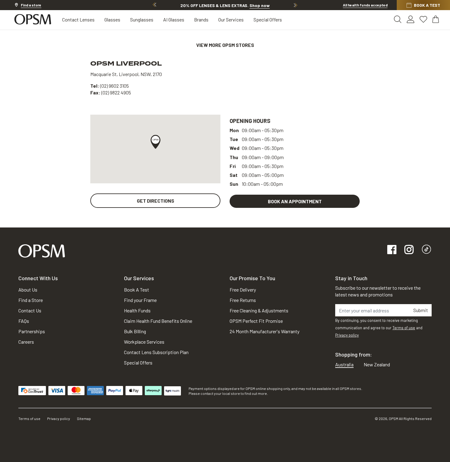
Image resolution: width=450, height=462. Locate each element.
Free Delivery (243, 289)
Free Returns (243, 300)
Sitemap (84, 418)
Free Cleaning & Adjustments (259, 310)
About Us (27, 289)
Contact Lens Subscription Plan (156, 352)
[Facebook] (392, 250)
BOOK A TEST (427, 5)
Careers (26, 342)
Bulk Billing (135, 331)
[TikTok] (426, 250)
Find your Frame (140, 300)
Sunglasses (141, 19)
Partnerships (31, 331)
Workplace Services (144, 342)
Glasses (112, 19)
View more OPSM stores (225, 45)
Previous (154, 5)
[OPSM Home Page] (41, 250)
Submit (420, 310)
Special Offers (267, 19)
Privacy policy (347, 335)
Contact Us (29, 310)
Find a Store (30, 300)
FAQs (23, 321)
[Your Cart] (436, 19)
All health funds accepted (365, 5)
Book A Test (136, 289)
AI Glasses (173, 19)
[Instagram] (409, 250)
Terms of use (403, 327)
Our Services (231, 19)
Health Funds (137, 310)
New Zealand (377, 364)
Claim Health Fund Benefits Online (158, 321)
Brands (201, 19)
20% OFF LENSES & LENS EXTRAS (225, 5)
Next (295, 5)
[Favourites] (423, 19)
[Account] (410, 19)
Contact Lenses (78, 19)
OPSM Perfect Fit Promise (256, 321)
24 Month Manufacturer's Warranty (264, 331)
